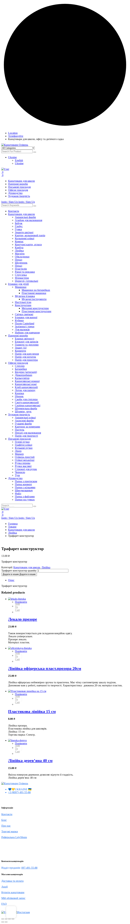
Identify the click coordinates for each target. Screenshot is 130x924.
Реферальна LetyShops (14, 837)
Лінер (18, 451)
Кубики (19, 320)
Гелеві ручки (22, 441)
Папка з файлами (25, 496)
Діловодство (15, 193)
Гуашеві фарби (23, 423)
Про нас (6, 825)
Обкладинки (22, 256)
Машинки (20, 287)
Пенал (18, 259)
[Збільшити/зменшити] (2, 918)
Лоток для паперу (25, 390)
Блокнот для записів (26, 341)
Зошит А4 (20, 347)
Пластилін (21, 268)
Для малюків (22, 329)
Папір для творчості (26, 435)
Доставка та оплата (12, 880)
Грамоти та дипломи (27, 344)
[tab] (68, 580)
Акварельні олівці (25, 417)
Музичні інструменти (34, 299)
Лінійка (19, 250)
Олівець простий (25, 457)
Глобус (19, 226)
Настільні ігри (23, 302)
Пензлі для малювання (28, 432)
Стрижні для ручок (26, 469)
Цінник (19, 396)
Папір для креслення (27, 353)
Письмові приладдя (19, 187)
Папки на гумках (25, 499)
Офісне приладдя (18, 190)
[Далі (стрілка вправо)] (6, 921)
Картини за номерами (27, 426)
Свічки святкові (24, 314)
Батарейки (21, 369)
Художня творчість (19, 196)
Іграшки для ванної (26, 317)
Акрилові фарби (24, 420)
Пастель (19, 429)
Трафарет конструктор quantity (18, 570)
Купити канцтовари (12, 892)
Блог (4, 820)
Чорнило (20, 472)
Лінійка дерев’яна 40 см (30, 760)
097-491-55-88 (29, 867)
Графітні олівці (23, 444)
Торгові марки (9, 831)
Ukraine (12, 157)
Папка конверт (23, 484)
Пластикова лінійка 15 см (32, 711)
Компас (19, 241)
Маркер (19, 454)
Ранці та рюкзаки (25, 271)
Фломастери (22, 277)
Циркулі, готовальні (26, 280)
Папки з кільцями (25, 487)
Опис (11, 580)
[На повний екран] (6, 918)
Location (13, 133)
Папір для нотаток (25, 356)
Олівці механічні (24, 460)
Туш (17, 475)
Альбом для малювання (28, 220)
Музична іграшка (25, 296)
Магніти (20, 253)
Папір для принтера (26, 359)
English (19, 160)
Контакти (13, 211)
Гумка (18, 229)
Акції (4, 886)
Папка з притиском (26, 481)
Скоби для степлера (26, 399)
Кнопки (19, 393)
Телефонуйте (15, 136)
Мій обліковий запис (13, 898)
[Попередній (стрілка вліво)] (2, 921)
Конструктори (23, 305)
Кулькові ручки (23, 447)
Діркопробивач (23, 375)
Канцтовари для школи (21, 180)
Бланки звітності (24, 338)
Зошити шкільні (24, 232)
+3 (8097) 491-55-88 (19, 792)
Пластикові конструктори (36, 311)
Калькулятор (22, 378)
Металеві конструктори (35, 308)
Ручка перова (22, 463)
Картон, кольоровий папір (30, 235)
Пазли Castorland (24, 323)
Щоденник (21, 262)
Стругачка (21, 274)
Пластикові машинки (34, 293)
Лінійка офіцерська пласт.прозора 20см (44, 668)
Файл (18, 493)
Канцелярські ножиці (27, 381)
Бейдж (18, 223)
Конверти (20, 350)
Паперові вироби (18, 184)
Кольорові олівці (24, 238)
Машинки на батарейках (36, 290)
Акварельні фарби (25, 217)
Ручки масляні (23, 466)
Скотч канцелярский (27, 402)
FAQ (4, 903)
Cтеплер (20, 366)
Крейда (19, 247)
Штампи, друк (23, 411)
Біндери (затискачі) (26, 372)
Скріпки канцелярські (27, 405)
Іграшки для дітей (18, 284)
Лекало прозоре (22, 619)
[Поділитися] (9, 918)
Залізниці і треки (24, 326)
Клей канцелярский (26, 387)
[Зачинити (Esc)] (13, 918)
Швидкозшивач (24, 490)
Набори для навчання (27, 332)
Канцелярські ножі (26, 384)
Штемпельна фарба (26, 408)
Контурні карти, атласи (28, 244)
